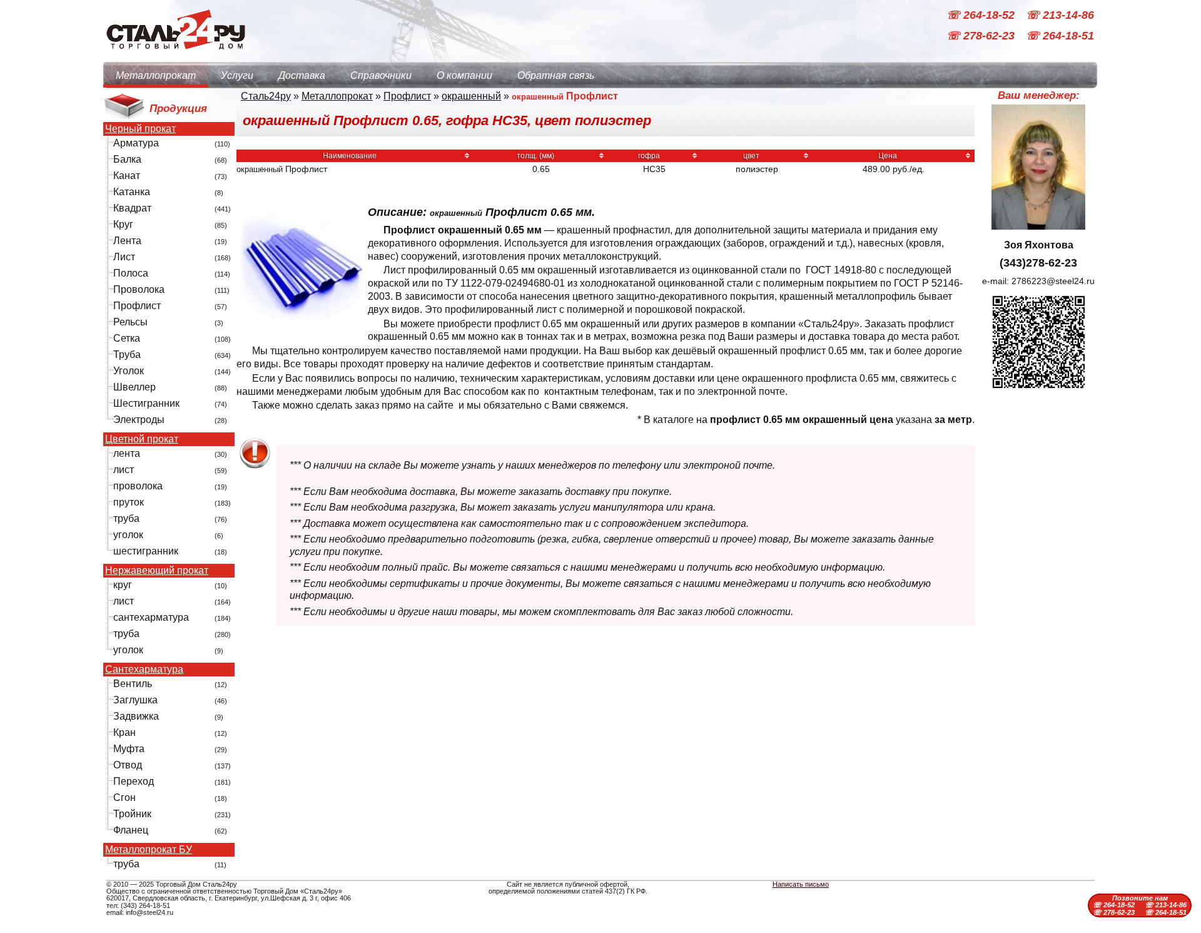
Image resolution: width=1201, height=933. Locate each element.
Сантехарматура (144, 670)
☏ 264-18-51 (1060, 36)
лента (126, 453)
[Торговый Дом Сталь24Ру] (175, 56)
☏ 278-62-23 (982, 36)
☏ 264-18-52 (982, 15)
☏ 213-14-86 (1060, 15)
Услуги (237, 75)
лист (123, 469)
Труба (127, 354)
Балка (127, 159)
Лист (124, 257)
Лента (127, 240)
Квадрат (132, 208)
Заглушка (135, 700)
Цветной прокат (141, 439)
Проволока (139, 289)
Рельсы (130, 322)
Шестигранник (146, 403)
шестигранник (145, 551)
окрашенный (471, 96)
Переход (133, 781)
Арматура (136, 143)
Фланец (130, 830)
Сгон (124, 797)
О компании (464, 75)
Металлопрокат (156, 75)
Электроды (139, 419)
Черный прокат (140, 129)
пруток (128, 502)
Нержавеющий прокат (156, 571)
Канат (126, 175)
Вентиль (132, 683)
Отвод (127, 765)
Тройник (132, 813)
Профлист (137, 305)
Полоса (130, 273)
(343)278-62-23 (1038, 263)
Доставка (301, 75)
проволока (138, 486)
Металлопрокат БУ (148, 850)
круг (122, 584)
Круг (123, 224)
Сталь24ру (266, 96)
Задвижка (136, 716)
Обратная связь (555, 75)
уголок (128, 534)
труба (126, 518)
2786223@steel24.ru (1053, 281)
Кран (124, 732)
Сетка (126, 338)
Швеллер (134, 387)
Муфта (128, 748)
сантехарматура (151, 617)
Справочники (381, 75)
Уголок (128, 370)
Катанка (131, 191)
